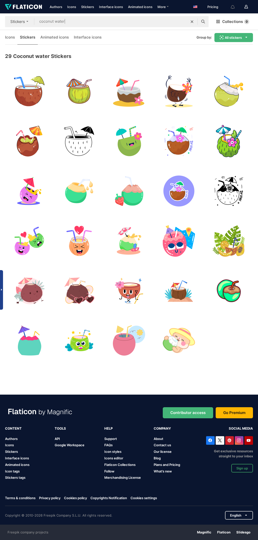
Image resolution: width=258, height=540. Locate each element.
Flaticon (224, 532)
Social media (241, 428)
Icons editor (113, 458)
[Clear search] (192, 21)
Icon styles (112, 452)
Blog (157, 458)
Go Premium (234, 412)
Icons (71, 7)
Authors (56, 7)
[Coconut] (129, 141)
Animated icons (140, 7)
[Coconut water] (29, 91)
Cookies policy (75, 498)
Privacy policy (49, 498)
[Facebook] (210, 440)
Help (108, 428)
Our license (163, 452)
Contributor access (188, 412)
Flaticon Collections (120, 465)
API (57, 439)
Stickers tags (15, 477)
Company (162, 428)
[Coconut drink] (79, 91)
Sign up (242, 468)
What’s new (163, 471)
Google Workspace (69, 445)
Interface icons (111, 7)
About (158, 439)
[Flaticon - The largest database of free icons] (23, 7)
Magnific (204, 532)
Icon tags (12, 471)
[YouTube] (248, 440)
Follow (109, 471)
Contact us (162, 445)
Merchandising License (122, 477)
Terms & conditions (20, 498)
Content (13, 428)
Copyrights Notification (108, 498)
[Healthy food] (179, 340)
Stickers (87, 7)
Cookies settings (144, 498)
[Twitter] (220, 440)
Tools (60, 428)
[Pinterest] (229, 440)
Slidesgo (243, 532)
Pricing (212, 7)
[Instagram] (239, 440)
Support (110, 439)
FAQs (108, 445)
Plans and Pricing (167, 465)
